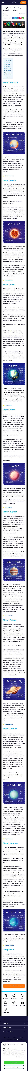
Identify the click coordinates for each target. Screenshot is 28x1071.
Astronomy (5, 13)
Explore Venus (8, 280)
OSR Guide (5, 15)
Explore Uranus (9, 838)
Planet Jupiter (7, 68)
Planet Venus (7, 62)
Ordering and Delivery (8, 1031)
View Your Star (7, 1027)
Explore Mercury (9, 175)
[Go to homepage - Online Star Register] (14, 2)
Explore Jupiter (9, 615)
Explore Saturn (9, 724)
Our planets (7, 77)
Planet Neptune (8, 74)
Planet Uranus (7, 72)
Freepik (22, 26)
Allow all (14, 1062)
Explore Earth (8, 405)
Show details (19, 1056)
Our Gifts (5, 1023)
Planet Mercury (8, 60)
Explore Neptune (9, 945)
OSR (4, 1019)
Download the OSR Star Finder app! (13, 986)
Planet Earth (7, 64)
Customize (13, 1067)
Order (23, 2)
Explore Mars (8, 507)
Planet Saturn (7, 70)
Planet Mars (7, 66)
